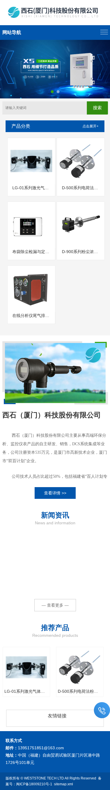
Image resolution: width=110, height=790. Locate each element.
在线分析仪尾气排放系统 (33, 315)
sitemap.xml (63, 784)
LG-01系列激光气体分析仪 (33, 187)
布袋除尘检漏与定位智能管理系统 (33, 251)
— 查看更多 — (55, 605)
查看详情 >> (55, 493)
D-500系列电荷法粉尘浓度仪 (83, 187)
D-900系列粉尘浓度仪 (82, 251)
